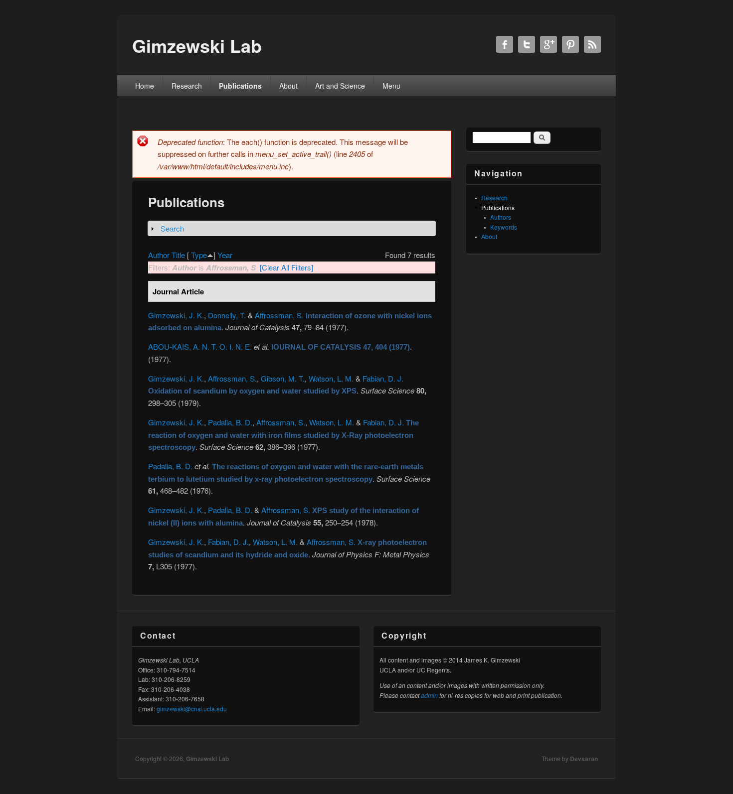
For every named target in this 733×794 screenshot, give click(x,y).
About (288, 86)
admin (429, 695)
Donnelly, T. (227, 315)
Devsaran (584, 758)
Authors (500, 217)
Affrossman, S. (279, 315)
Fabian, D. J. (383, 378)
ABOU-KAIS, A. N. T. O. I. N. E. (200, 346)
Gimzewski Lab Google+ (548, 44)
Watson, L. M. (331, 378)
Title (178, 255)
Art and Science (340, 86)
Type (199, 255)
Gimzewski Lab (207, 758)
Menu (391, 86)
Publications (240, 86)
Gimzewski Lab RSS (592, 44)
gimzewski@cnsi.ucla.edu (192, 708)
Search (172, 228)
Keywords (503, 227)
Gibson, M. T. (283, 378)
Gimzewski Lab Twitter (526, 44)
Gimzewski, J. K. (176, 315)
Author (159, 255)
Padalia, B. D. (230, 422)
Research (187, 86)
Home (144, 86)
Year (224, 255)
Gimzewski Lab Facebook (504, 44)
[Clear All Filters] (286, 267)
